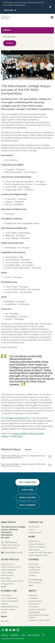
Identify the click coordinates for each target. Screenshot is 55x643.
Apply (31, 585)
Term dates (6, 578)
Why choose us (8, 564)
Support (4, 604)
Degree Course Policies (39, 620)
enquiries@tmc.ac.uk (13, 552)
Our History (33, 607)
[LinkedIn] (10, 630)
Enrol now (9, 10)
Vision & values (35, 601)
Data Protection (33, 635)
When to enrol (7, 575)
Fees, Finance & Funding (12, 581)
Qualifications (34, 570)
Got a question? (27, 482)
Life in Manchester (9, 598)
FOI (43, 635)
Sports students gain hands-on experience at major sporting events (23, 456)
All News (5, 621)
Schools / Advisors (36, 544)
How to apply (7, 572)
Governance (34, 604)
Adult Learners (27, 505)
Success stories (35, 580)
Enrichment (6, 595)
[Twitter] (3, 630)
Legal (23, 635)
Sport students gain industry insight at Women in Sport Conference (23, 465)
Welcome (33, 595)
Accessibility (14, 635)
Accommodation (8, 609)
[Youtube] (14, 630)
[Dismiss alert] (50, 7)
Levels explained (8, 570)
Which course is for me (11, 567)
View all (28, 450)
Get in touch (34, 527)
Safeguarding (34, 612)
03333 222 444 (10, 542)
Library (4, 612)
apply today (17, 436)
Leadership (33, 598)
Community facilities (9, 601)
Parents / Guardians (37, 547)
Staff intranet (34, 550)
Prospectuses (7, 584)
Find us (32, 530)
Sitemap (4, 635)
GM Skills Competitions (15, 418)
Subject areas (34, 567)
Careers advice (35, 532)
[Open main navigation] (52, 17)
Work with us (34, 541)
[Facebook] (6, 630)
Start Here (27, 490)
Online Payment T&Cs (38, 555)
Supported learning (9, 607)
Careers (32, 575)
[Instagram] (18, 630)
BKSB (3, 587)
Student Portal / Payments (40, 552)
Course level (34, 572)
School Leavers (27, 497)
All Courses (33, 564)
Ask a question (35, 582)
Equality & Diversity (37, 609)
